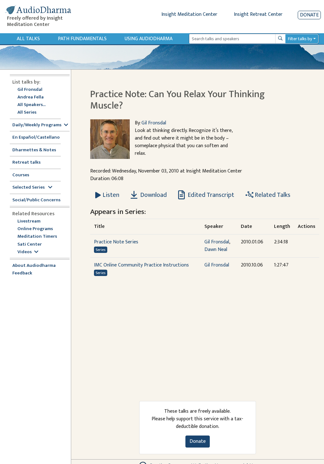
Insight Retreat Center (258, 14)
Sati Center (29, 244)
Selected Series (29, 187)
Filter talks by (300, 38)
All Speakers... (31, 105)
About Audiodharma (34, 265)
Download (153, 195)
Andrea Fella (30, 97)
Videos (24, 252)
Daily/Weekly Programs (36, 125)
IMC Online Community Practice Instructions (141, 265)
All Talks (28, 38)
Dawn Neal (215, 249)
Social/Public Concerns (36, 200)
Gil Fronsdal (29, 89)
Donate (309, 15)
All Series (26, 112)
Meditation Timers (37, 236)
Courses (20, 175)
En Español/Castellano (36, 137)
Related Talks (271, 195)
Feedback (22, 273)
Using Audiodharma (148, 38)
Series (100, 250)
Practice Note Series (116, 242)
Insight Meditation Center (189, 14)
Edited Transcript (210, 195)
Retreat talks (26, 162)
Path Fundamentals (82, 38)
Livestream (28, 221)
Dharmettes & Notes (34, 150)
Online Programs (35, 229)
